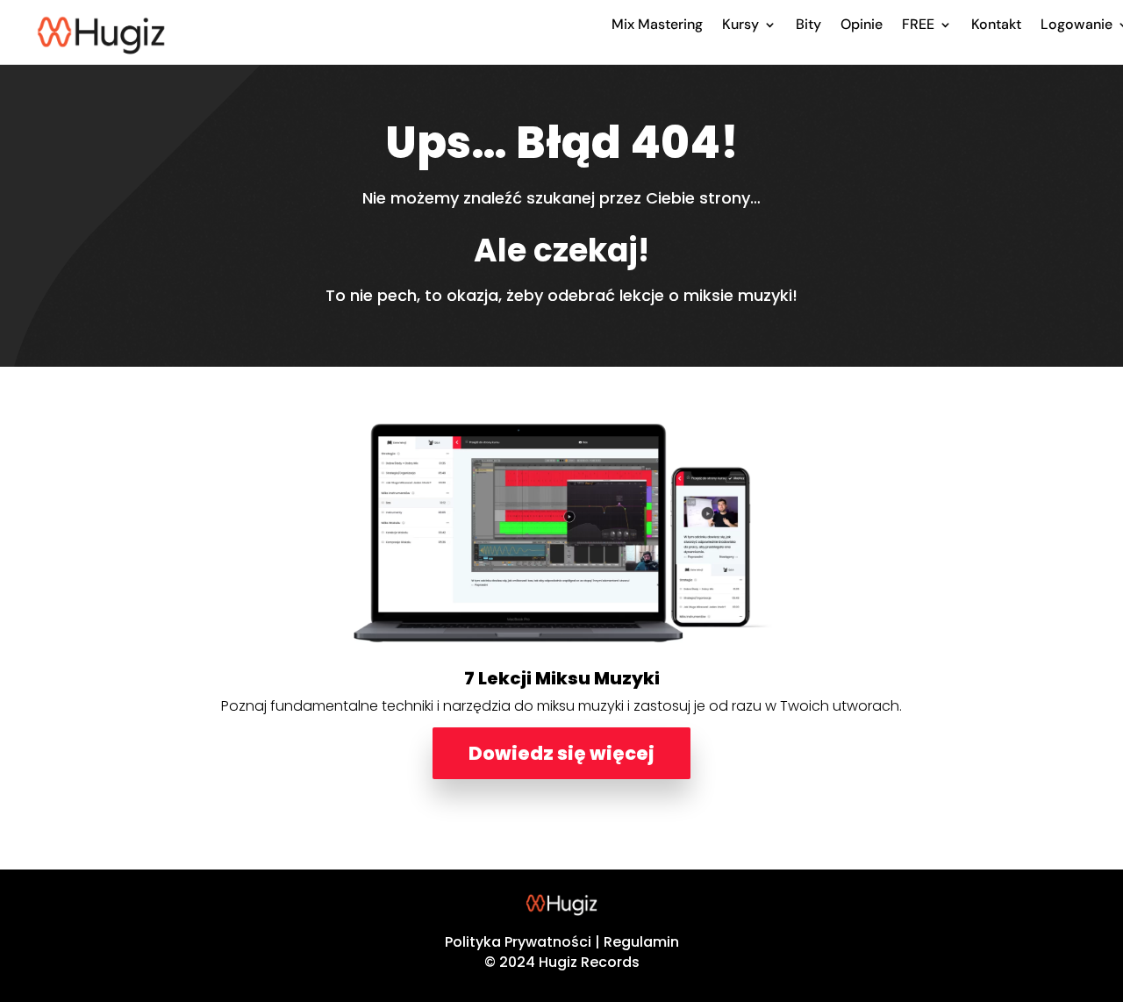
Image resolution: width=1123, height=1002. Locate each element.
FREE (918, 24)
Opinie (861, 24)
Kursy (740, 24)
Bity (808, 24)
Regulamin (641, 942)
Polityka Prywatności (518, 942)
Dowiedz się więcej (561, 753)
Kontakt (996, 24)
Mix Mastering (657, 24)
